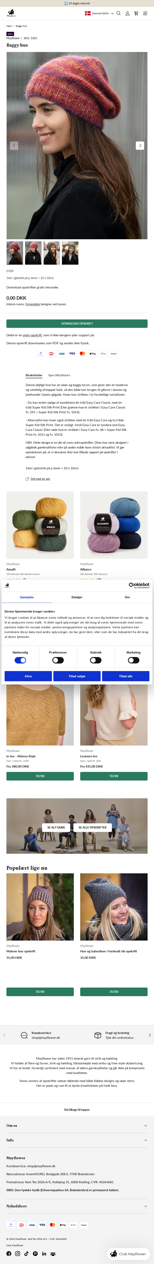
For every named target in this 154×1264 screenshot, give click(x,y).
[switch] (58, 660)
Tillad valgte (77, 676)
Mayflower (20, 1238)
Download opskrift (77, 323)
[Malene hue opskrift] (40, 907)
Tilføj (40, 776)
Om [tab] (127, 597)
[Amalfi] (40, 525)
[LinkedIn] (44, 1253)
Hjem (9, 26)
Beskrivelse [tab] (34, 375)
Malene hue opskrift (20, 951)
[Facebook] (8, 1253)
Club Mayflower (14, 1245)
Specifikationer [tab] (59, 375)
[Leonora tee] (114, 695)
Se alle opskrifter (92, 827)
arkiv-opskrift (32, 335)
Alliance (86, 569)
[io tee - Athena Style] (40, 695)
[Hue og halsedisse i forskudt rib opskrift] (114, 907)
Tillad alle (125, 676)
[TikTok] (26, 1253)
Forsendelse (32, 304)
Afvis (28, 676)
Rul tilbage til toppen (77, 1109)
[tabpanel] (77, 420)
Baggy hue (21, 26)
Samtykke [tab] (27, 597)
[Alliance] (114, 525)
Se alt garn (56, 827)
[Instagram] (17, 1253)
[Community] (53, 1253)
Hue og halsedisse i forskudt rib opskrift (108, 951)
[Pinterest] (35, 1253)
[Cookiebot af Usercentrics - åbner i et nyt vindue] (131, 585)
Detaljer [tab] (77, 597)
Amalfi (11, 569)
